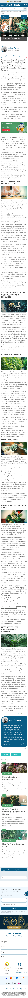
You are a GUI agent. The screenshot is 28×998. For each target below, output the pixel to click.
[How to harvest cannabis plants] (14, 516)
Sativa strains (4, 382)
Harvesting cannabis (6, 525)
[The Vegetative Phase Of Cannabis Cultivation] (14, 363)
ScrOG (9, 423)
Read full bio (6, 744)
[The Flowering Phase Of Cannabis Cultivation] (14, 448)
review (13, 615)
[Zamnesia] (13, 5)
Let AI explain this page (14, 56)
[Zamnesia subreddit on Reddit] (21, 989)
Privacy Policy (22, 911)
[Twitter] (23, 744)
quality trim (15, 547)
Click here (6, 130)
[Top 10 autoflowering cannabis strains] (14, 640)
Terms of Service (6, 912)
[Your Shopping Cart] (26, 4)
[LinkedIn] (21, 744)
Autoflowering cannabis (7, 649)
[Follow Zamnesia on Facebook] (3, 989)
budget (8, 214)
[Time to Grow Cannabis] (14, 27)
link (20, 324)
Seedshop (15, 754)
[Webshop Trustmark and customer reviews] (20, 983)
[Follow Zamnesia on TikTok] (18, 989)
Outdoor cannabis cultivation (12, 96)
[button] (4, 49)
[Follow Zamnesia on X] (14, 989)
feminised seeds (12, 87)
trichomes (7, 529)
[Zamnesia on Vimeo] (10, 988)
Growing (6, 754)
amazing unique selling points (17, 679)
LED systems (16, 257)
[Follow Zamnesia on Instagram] (7, 989)
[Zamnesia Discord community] (25, 989)
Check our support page (21, 972)
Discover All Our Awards (14, 927)
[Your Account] (24, 4)
